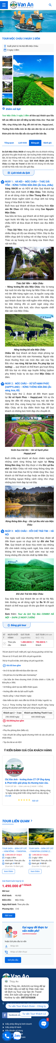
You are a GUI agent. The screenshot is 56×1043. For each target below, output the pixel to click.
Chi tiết (8, 796)
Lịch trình (22, 143)
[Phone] (7, 1036)
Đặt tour (8, 915)
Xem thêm (8, 871)
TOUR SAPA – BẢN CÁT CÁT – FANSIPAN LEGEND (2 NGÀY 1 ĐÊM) (41, 850)
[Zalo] (17, 1036)
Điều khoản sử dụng (14, 1030)
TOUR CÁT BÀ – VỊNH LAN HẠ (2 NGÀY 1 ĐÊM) (24, 786)
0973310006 (28, 997)
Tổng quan (9, 143)
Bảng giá (35, 143)
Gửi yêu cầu (13, 960)
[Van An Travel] (21, 5)
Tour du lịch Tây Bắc (29, 614)
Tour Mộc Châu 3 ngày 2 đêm (15, 115)
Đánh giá (48, 143)
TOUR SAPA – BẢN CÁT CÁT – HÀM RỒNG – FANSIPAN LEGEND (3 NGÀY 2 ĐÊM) (14, 850)
